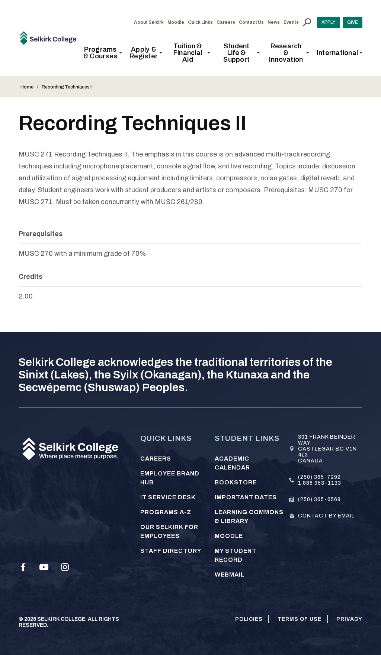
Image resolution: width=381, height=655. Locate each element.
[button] (102, 53)
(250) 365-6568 (319, 499)
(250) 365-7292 (319, 477)
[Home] (51, 38)
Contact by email (326, 516)
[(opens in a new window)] (23, 567)
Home (26, 87)
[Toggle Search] (307, 22)
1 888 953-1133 (319, 483)
